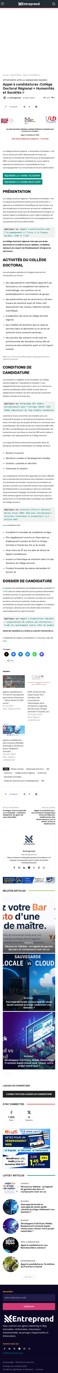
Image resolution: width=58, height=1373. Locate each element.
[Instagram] (19, 867)
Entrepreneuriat (28, 1261)
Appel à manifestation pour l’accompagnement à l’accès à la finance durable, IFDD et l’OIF (28, 232)
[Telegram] (29, 867)
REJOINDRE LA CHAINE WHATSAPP (23, 181)
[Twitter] (14, 1349)
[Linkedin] (24, 867)
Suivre (29, 1111)
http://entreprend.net (29, 854)
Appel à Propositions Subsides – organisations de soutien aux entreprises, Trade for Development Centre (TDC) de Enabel (29, 622)
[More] (36, 107)
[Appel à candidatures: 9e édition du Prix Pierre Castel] (11, 1264)
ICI (36, 638)
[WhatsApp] (44, 867)
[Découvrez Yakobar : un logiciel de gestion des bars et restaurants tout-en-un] (29, 924)
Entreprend (15, 98)
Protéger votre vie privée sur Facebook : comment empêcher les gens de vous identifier (14, 813)
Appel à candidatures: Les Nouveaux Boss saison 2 (34, 1246)
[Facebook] (14, 867)
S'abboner (29, 1306)
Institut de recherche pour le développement (21, 781)
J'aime (11, 1111)
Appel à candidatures (31, 75)
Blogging (28, 998)
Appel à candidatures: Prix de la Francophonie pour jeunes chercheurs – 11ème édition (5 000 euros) (13, 697)
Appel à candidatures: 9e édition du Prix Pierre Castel (37, 1265)
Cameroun (8, 773)
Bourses (43, 80)
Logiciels (28, 943)
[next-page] (9, 1075)
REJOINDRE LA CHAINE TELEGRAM (22, 175)
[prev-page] (4, 1075)
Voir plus (28, 1277)
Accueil (5, 75)
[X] (34, 867)
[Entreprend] (5, 98)
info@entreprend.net (13, 1352)
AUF (5, 641)
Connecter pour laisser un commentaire (29, 1094)
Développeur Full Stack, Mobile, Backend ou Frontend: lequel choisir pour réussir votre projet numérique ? (29, 1063)
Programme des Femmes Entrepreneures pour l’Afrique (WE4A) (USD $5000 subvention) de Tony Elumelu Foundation (29, 407)
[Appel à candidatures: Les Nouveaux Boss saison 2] (11, 1245)
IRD (43, 781)
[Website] (39, 867)
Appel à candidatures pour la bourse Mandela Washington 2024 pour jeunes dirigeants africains (13, 746)
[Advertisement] (29, 40)
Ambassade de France (35, 769)
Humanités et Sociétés (12, 777)
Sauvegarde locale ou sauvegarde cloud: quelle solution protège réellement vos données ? (29, 1004)
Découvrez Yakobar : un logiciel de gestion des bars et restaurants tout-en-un (29, 948)
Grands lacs (42, 773)
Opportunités (15, 75)
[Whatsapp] (29, 1349)
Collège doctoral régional (25, 773)
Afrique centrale (17, 769)
